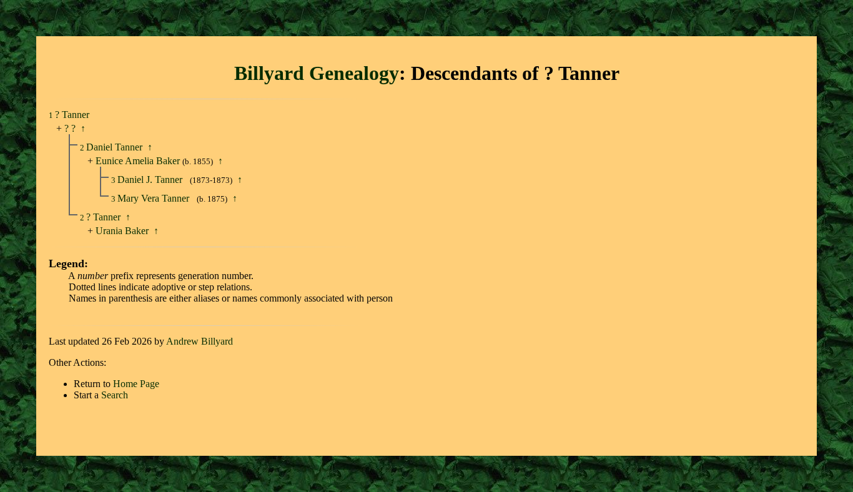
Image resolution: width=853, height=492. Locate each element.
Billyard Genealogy (316, 73)
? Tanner (72, 114)
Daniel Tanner (115, 147)
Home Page (136, 383)
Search (114, 395)
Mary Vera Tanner (154, 198)
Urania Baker (122, 230)
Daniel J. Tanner (151, 179)
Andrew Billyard (199, 341)
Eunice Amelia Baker (138, 160)
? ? (70, 128)
